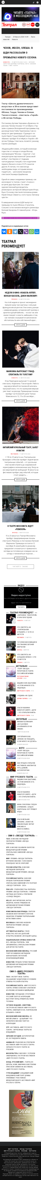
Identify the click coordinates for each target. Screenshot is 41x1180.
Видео (21, 585)
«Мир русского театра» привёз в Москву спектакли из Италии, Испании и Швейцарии (21, 988)
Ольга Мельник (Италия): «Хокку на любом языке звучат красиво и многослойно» (25, 824)
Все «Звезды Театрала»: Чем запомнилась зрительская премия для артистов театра (20, 944)
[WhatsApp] (31, 231)
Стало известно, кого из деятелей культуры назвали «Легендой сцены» (21, 933)
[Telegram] (15, 231)
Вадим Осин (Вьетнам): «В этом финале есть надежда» (26, 685)
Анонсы (15, 532)
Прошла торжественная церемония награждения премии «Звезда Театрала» (20, 964)
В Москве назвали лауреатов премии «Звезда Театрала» (18, 925)
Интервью (21, 719)
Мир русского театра (23, 691)
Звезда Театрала (26, 1149)
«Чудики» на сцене (25, 696)
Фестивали (14, 454)
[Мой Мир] (36, 231)
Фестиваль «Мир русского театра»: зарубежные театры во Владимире (19, 1029)
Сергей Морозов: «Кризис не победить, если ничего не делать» (27, 739)
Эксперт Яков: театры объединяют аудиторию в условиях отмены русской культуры (21, 979)
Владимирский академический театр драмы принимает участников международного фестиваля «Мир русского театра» (20, 1078)
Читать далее (20, 325)
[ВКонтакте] (4, 231)
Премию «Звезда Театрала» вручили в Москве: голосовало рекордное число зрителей (19, 861)
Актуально (21, 666)
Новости (6, 62)
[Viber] (25, 231)
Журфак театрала (22, 698)
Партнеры (32, 1151)
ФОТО (21, 748)
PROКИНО (14, 299)
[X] (20, 231)
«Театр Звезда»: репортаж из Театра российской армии (25, 671)
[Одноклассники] (9, 231)
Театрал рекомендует (22, 612)
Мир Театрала (13, 1149)
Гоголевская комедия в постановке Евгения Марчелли (27, 644)
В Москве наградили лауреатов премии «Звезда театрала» (17, 841)
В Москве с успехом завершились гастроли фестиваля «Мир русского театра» (20, 1055)
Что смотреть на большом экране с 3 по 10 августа (26, 657)
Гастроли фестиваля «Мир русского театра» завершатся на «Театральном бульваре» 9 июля (21, 1010)
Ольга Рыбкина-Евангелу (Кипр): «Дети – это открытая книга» (26, 710)
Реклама (24, 1151)
